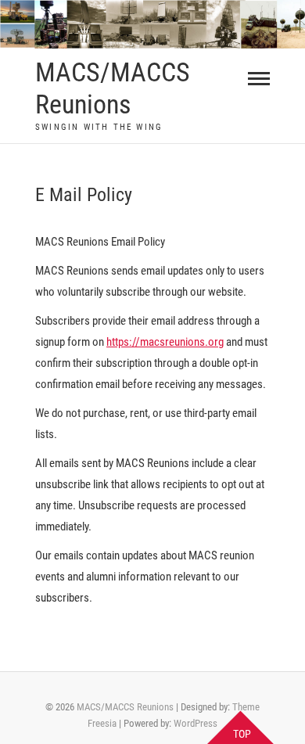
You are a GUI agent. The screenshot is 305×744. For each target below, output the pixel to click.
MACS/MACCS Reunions (112, 88)
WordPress (195, 723)
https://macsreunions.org (165, 342)
